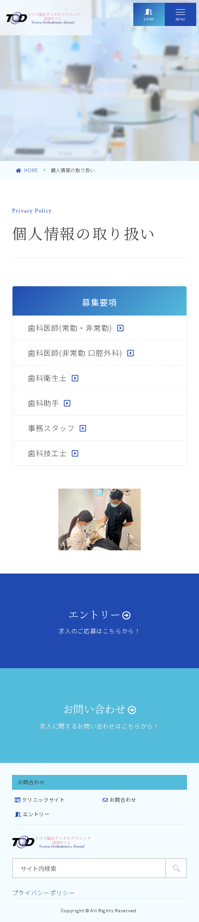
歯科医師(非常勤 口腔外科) (75, 352)
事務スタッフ (51, 427)
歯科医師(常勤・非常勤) (70, 327)
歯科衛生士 (47, 377)
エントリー (36, 814)
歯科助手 (43, 402)
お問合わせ (122, 799)
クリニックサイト (43, 799)
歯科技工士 (47, 452)
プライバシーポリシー (43, 892)
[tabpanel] (99, 519)
